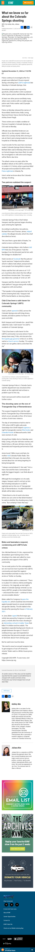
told (8, 456)
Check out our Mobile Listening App (13, 928)
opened (14, 311)
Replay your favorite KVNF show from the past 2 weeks (17, 843)
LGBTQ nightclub (24, 83)
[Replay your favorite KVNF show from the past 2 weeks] (17, 826)
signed (14, 616)
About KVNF (7, 912)
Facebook (16, 259)
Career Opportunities (9, 916)
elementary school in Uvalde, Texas (16, 623)
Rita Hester (26, 430)
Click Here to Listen (17, 849)
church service (13, 341)
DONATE (29, 3)
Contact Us (7, 920)
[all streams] (32, 949)
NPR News (7, 690)
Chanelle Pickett (7, 432)
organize (26, 428)
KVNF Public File (8, 924)
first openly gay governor (10, 339)
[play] (3, 950)
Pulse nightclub (7, 171)
